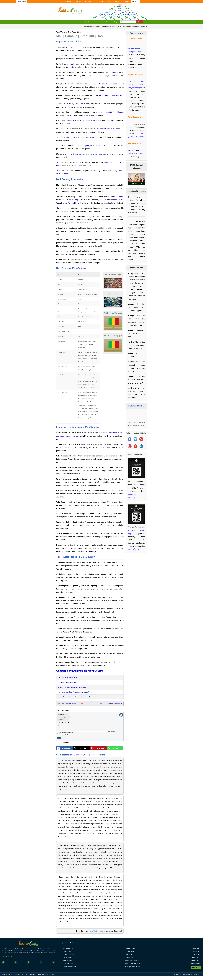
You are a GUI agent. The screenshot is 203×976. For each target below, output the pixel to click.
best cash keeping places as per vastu (89, 146)
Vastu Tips (78, 1)
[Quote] (69, 723)
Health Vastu (107, 22)
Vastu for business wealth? (67, 677)
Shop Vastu (117, 1)
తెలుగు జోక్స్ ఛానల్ (134, 549)
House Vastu (68, 1)
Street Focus (88, 22)
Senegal (102, 200)
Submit (59, 737)
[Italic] (62, 723)
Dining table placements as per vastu (88, 154)
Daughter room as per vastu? (68, 682)
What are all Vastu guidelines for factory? (72, 687)
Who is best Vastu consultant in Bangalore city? (74, 697)
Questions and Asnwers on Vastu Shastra (79, 670)
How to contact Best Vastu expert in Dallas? (73, 692)
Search (140, 21)
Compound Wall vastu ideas (108, 129)
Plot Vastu (129, 954)
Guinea (121, 197)
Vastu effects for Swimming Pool (111, 95)
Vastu (73, 47)
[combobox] (128, 21)
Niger (106, 203)
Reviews (127, 1)
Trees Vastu (196, 954)
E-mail (64, 717)
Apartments (98, 22)
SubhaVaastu (22, 1)
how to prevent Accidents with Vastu (80, 137)
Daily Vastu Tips (76, 104)
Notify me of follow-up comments (66, 732)
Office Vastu (99, 1)
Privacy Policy (196, 963)
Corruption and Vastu (70, 966)
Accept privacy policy (63, 734)
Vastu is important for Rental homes (110, 112)
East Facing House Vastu (134, 963)
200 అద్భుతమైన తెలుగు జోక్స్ (136, 530)
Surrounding (69, 22)
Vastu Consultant (68, 948)
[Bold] (59, 723)
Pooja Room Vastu (69, 954)
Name (61, 714)
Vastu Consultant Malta (116, 703)
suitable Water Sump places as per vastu (84, 120)
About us (60, 22)
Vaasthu (115, 72)
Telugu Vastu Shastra (133, 966)
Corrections (78, 22)
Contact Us (135, 1)
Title (60, 719)
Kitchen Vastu (67, 957)
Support (116, 22)
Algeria (77, 200)
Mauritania (114, 200)
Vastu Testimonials (96, 931)
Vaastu (74, 56)
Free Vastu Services (135, 154)
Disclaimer (195, 960)
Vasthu (72, 64)
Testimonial (195, 951)
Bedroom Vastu (68, 960)
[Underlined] (66, 723)
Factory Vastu (88, 1)
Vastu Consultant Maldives (69, 703)
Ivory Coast (79, 203)
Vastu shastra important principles (104, 84)
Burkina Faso (66, 203)
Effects (108, 1)
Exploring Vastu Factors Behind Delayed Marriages (136, 84)
